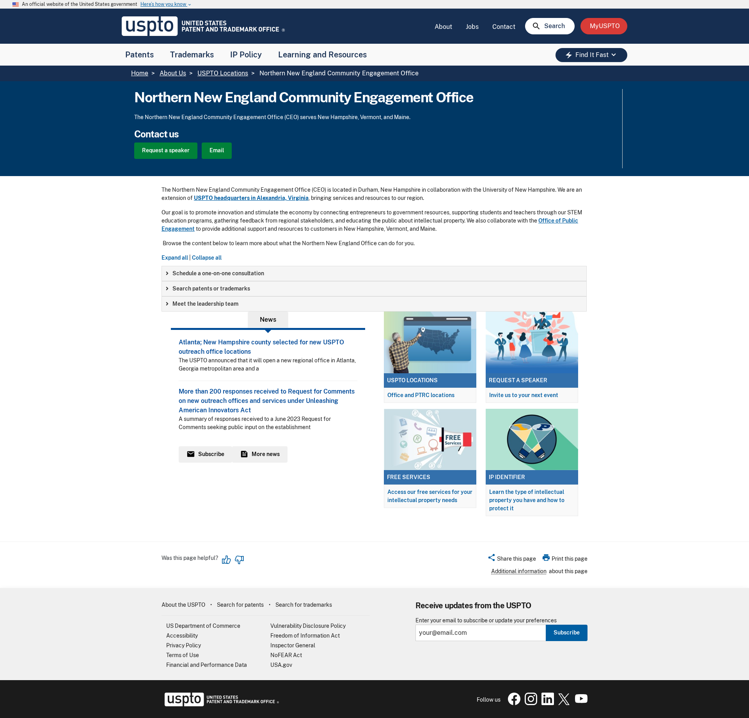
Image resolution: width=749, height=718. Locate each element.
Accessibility (182, 635)
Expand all (175, 258)
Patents (139, 54)
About (443, 26)
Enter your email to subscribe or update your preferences (486, 621)
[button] (511, 560)
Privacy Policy (183, 645)
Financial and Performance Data (206, 665)
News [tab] (268, 319)
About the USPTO (183, 605)
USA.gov (281, 665)
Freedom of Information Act (305, 635)
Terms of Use (182, 655)
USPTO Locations (222, 73)
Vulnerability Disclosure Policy (308, 626)
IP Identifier (507, 477)
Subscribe (567, 632)
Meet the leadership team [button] (205, 304)
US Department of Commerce (203, 626)
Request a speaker (166, 150)
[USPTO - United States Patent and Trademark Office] (220, 704)
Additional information (519, 571)
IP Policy (246, 54)
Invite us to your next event (523, 395)
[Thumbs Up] (226, 560)
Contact (503, 26)
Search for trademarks (303, 605)
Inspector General (292, 645)
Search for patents (240, 605)
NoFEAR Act (286, 655)
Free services (408, 477)
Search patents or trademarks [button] (211, 288)
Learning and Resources (322, 54)
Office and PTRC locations (420, 395)
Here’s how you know (166, 4)
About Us (173, 73)
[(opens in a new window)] (529, 703)
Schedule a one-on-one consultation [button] (218, 273)
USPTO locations (412, 380)
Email (216, 150)
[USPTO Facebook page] (512, 703)
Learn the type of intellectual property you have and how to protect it (526, 500)
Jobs (472, 26)
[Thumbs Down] (239, 560)
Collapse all (207, 258)
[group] (374, 273)
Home (139, 73)
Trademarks (192, 54)
